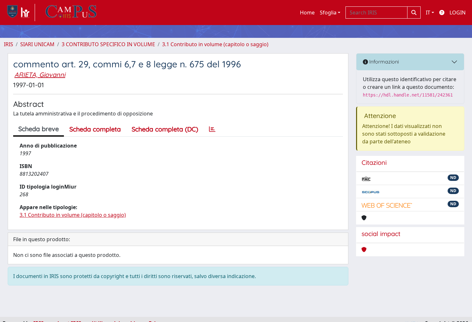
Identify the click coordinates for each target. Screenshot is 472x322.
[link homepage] (19, 12)
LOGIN (458, 12)
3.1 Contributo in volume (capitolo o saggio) (215, 44)
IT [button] (428, 12)
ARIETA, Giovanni (39, 75)
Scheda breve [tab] (38, 129)
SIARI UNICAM (37, 44)
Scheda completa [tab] (95, 129)
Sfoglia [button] (328, 12)
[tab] (212, 129)
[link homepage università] (71, 12)
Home (307, 12)
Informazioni (383, 61)
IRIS (8, 44)
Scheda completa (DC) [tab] (165, 129)
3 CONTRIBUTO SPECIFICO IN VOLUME (108, 44)
